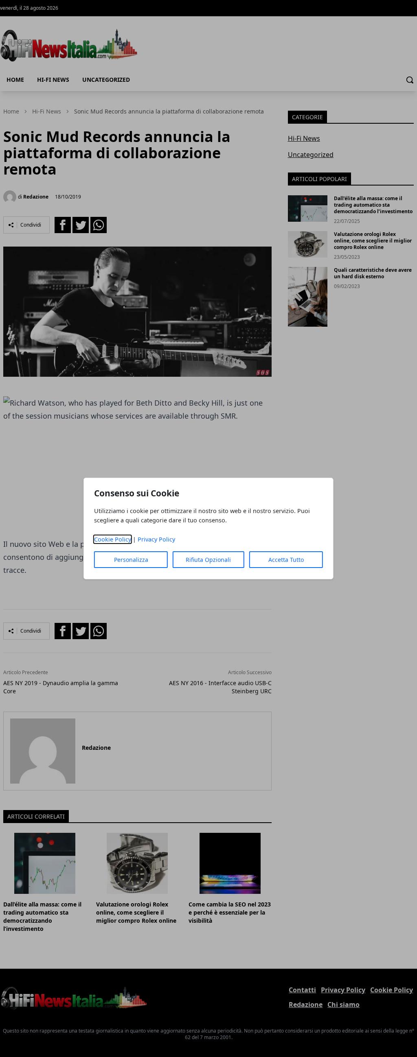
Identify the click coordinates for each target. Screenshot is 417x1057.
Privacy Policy (156, 539)
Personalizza (131, 559)
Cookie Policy (112, 539)
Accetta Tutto (286, 559)
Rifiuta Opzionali (208, 559)
